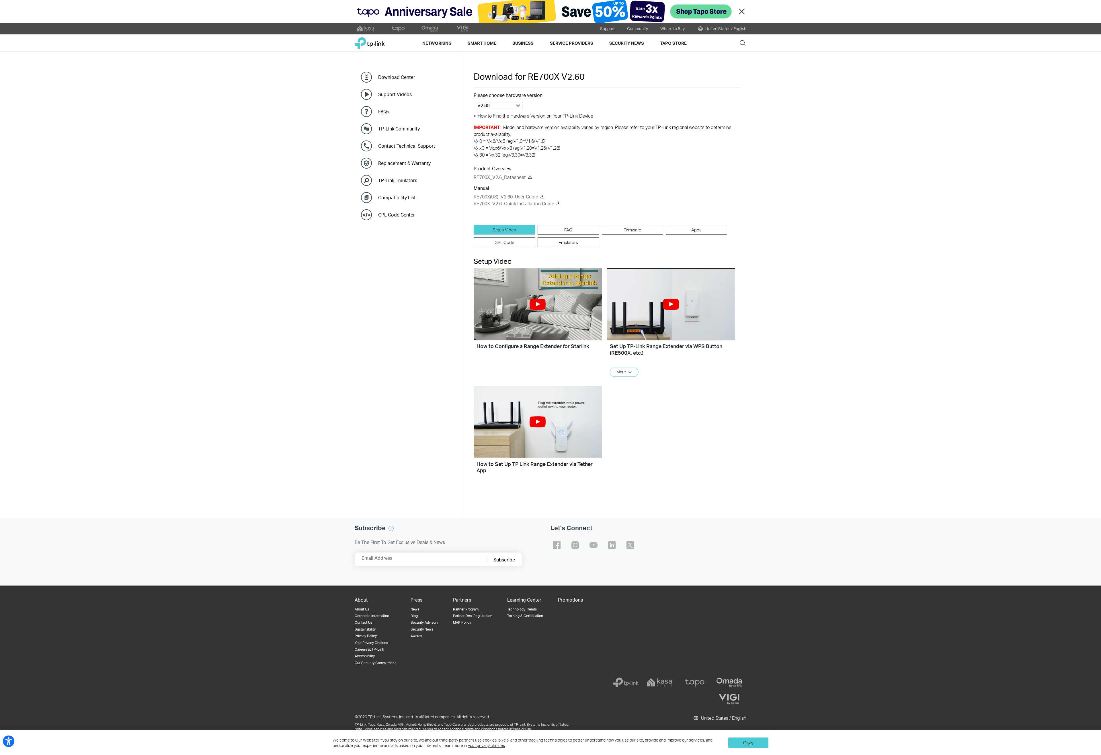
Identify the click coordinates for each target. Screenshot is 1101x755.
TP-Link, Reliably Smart (370, 41)
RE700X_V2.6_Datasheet (500, 177)
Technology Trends (522, 609)
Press (416, 600)
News (415, 609)
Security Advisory (424, 622)
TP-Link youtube (593, 545)
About (361, 600)
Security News (422, 629)
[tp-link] (626, 682)
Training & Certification (525, 616)
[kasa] (660, 682)
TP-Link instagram (575, 545)
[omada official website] (430, 28)
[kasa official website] (366, 28)
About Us (362, 609)
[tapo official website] (398, 28)
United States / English (725, 28)
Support (607, 28)
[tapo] (695, 682)
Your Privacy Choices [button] (371, 643)
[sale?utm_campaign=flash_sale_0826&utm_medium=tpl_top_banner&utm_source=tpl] (550, 11)
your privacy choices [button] (486, 745)
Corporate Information (372, 616)
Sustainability (365, 629)
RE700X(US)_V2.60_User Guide (506, 197)
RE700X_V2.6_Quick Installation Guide (514, 203)
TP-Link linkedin (612, 545)
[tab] (504, 229)
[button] (538, 304)
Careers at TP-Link (369, 649)
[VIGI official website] (462, 28)
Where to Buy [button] (672, 28)
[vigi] (729, 699)
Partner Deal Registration (472, 616)
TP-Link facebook (556, 545)
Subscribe (504, 560)
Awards (416, 636)
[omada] (729, 682)
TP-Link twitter (630, 545)
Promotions (570, 600)
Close (741, 12)
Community (637, 28)
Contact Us (363, 622)
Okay (748, 743)
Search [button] (742, 43)
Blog (414, 616)
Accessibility (365, 656)
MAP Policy (462, 622)
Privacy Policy (366, 636)
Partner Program (466, 609)
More (621, 371)
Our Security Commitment (375, 663)
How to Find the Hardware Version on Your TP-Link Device (533, 116)
